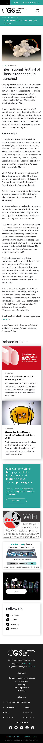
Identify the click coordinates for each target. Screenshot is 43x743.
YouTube (32, 727)
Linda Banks (11, 494)
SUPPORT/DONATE (32, 3)
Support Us (29, 717)
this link (5, 319)
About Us (28, 712)
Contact (16, 501)
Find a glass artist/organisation (17, 702)
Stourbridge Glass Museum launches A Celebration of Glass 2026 (20, 435)
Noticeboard (10, 707)
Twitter (14, 620)
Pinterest (14, 629)
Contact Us (9, 717)
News (7, 712)
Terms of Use (30, 737)
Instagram (15, 624)
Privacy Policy (13, 737)
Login (15, 3)
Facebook (15, 615)
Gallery (27, 707)
